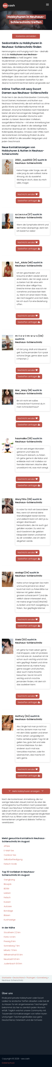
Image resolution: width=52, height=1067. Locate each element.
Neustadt (12, 959)
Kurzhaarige (10, 919)
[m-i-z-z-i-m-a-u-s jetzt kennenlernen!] (7, 342)
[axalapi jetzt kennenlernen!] (7, 579)
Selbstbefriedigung (13, 859)
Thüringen (30, 977)
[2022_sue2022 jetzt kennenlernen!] (7, 166)
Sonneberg (12, 945)
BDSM (6, 888)
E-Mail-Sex (9, 850)
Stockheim (12, 932)
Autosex (8, 906)
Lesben (7, 893)
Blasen (7, 915)
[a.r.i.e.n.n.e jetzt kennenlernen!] (7, 221)
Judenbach (13, 963)
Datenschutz (8, 1063)
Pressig (10, 941)
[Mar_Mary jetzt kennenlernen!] (7, 397)
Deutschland (19, 977)
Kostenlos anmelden (26, 36)
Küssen (7, 901)
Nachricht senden (27, 194)
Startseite (6, 977)
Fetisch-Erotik (10, 863)
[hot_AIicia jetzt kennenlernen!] (7, 269)
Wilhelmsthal (13, 954)
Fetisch (7, 897)
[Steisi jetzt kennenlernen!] (7, 646)
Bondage (8, 910)
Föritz (10, 936)
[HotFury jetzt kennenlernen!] (7, 722)
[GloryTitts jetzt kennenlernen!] (7, 506)
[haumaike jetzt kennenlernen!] (7, 445)
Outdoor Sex (10, 855)
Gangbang (9, 879)
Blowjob (7, 884)
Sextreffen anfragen (28, 200)
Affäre (7, 846)
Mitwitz (10, 950)
